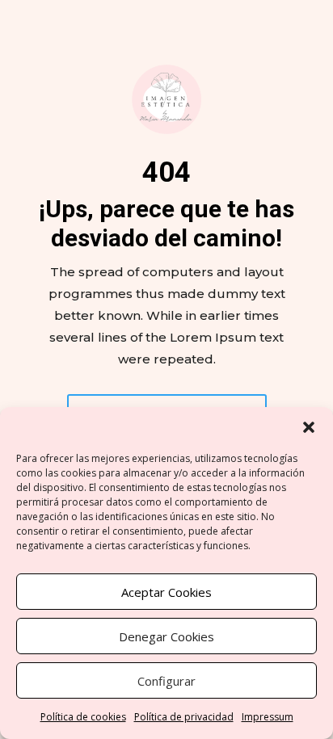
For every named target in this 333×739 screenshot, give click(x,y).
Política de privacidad (184, 717)
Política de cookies (83, 717)
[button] (309, 427)
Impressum (267, 717)
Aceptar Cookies (166, 592)
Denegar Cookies (166, 636)
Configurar (166, 681)
